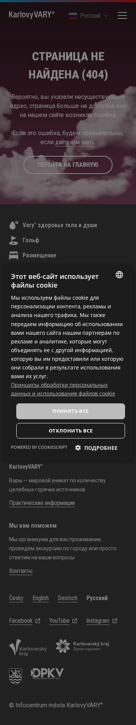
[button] (96, 447)
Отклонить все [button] (71, 430)
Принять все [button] (70, 411)
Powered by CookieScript (39, 447)
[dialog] (68, 362)
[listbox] (119, 274)
